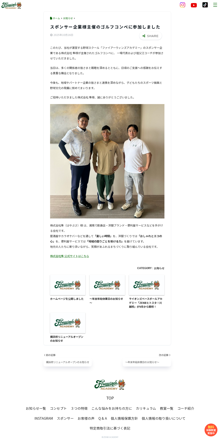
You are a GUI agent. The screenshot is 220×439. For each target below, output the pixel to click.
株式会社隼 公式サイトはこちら (69, 256)
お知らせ (159, 268)
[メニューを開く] (215, 5)
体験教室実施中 (211, 430)
